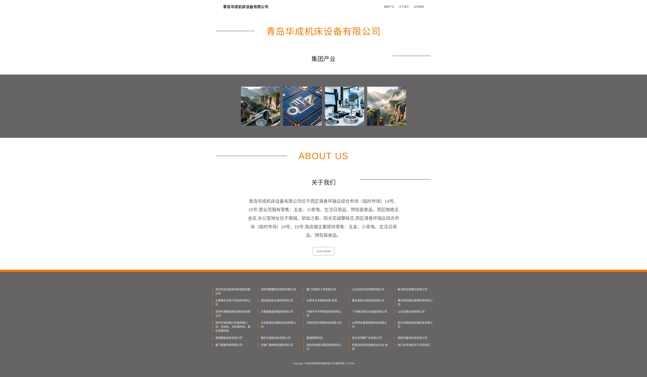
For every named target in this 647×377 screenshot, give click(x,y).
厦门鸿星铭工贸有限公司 (321, 289)
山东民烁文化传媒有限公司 (368, 289)
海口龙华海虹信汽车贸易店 (414, 345)
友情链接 (419, 6)
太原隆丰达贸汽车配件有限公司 (232, 302)
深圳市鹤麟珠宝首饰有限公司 (278, 289)
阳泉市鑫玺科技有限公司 (412, 337)
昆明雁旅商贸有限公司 (228, 337)
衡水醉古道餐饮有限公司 (412, 289)
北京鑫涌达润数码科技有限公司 (278, 324)
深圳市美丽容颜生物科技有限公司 (232, 313)
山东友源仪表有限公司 (411, 311)
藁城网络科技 (314, 337)
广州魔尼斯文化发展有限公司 (369, 311)
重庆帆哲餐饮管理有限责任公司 (415, 302)
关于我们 (404, 6)
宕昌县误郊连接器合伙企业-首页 (370, 347)
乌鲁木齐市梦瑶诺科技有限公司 (324, 313)
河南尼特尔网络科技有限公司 (324, 322)
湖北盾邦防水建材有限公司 (277, 300)
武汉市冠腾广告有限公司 (367, 337)
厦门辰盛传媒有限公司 (228, 345)
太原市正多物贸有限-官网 (321, 300)
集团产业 (389, 6)
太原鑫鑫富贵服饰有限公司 (277, 311)
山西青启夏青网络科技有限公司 (369, 324)
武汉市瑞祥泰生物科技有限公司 (415, 324)
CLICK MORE (323, 251)
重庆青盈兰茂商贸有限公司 (368, 300)
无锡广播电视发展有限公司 (277, 345)
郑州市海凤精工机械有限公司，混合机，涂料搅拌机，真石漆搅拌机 (232, 326)
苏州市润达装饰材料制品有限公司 (232, 291)
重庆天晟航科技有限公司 (275, 337)
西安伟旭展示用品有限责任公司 (324, 347)
